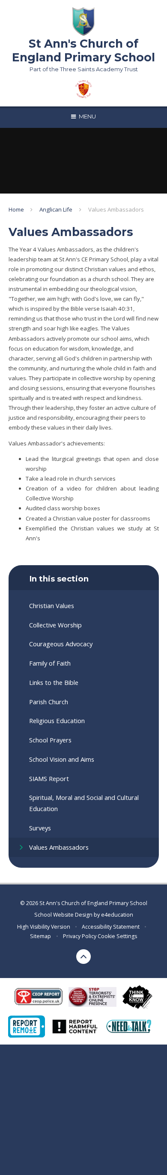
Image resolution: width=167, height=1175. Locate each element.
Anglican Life (55, 209)
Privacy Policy (79, 936)
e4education (117, 914)
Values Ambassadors (116, 209)
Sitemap (40, 936)
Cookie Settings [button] (117, 936)
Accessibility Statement (111, 926)
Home (16, 209)
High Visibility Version (43, 926)
